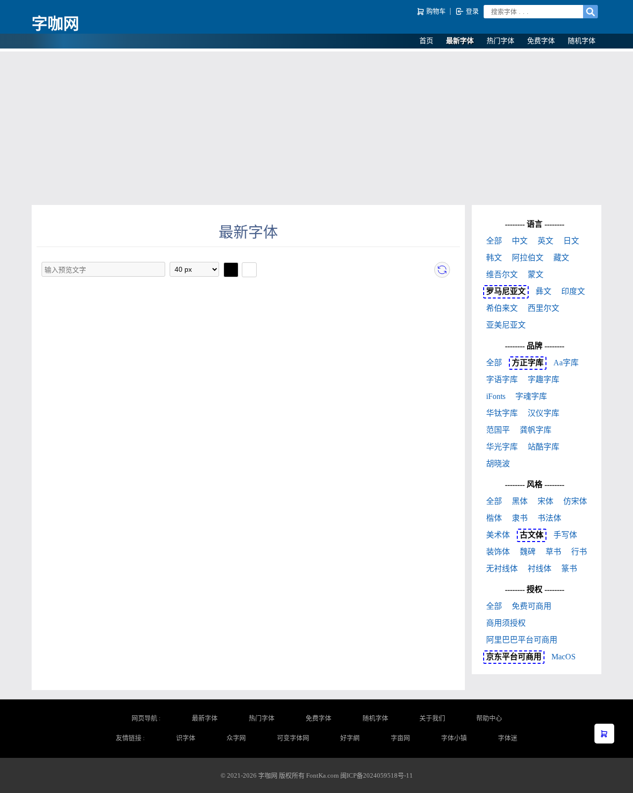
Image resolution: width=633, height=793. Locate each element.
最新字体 (460, 41)
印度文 (573, 291)
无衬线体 (502, 568)
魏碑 (528, 551)
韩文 (494, 257)
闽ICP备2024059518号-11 (376, 775)
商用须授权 (506, 623)
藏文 (561, 257)
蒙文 (535, 274)
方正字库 (527, 362)
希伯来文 (502, 308)
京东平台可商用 (514, 656)
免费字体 (541, 41)
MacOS (563, 656)
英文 (545, 241)
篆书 (569, 568)
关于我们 (432, 718)
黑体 (520, 501)
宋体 (545, 501)
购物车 (436, 11)
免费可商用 (531, 606)
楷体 (494, 518)
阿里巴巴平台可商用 (521, 640)
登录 (471, 11)
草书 (553, 551)
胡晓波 (498, 463)
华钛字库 (502, 413)
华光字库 (502, 447)
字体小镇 (454, 738)
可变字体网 (293, 738)
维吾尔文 (502, 274)
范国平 (498, 430)
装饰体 (498, 551)
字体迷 (507, 738)
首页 (426, 41)
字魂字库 (531, 396)
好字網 (350, 738)
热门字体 (500, 41)
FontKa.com (322, 775)
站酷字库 (543, 447)
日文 (571, 241)
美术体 (498, 535)
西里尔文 (543, 308)
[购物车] (604, 733)
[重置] (442, 270)
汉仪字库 (543, 413)
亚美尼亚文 (506, 325)
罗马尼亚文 (506, 291)
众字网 (236, 738)
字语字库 (502, 379)
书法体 (549, 518)
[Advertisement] (316, 125)
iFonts (495, 396)
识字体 (185, 738)
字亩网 (400, 738)
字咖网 (55, 24)
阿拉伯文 (527, 257)
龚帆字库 (535, 430)
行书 (579, 551)
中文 (520, 241)
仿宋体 (575, 501)
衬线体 (539, 568)
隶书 (520, 518)
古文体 (531, 535)
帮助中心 (489, 718)
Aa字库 (566, 362)
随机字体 (581, 41)
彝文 (543, 291)
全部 (494, 241)
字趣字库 (543, 379)
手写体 (565, 535)
